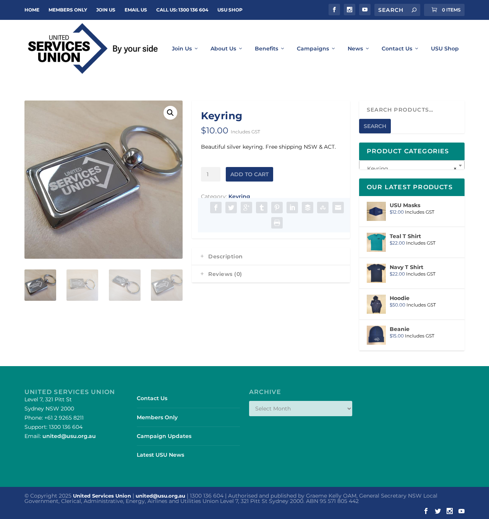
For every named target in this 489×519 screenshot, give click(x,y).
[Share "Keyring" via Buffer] (307, 207)
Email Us (136, 10)
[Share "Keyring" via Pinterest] (277, 207)
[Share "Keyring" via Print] (277, 223)
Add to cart (249, 174)
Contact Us (397, 48)
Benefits (266, 48)
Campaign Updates (164, 436)
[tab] (271, 256)
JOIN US (105, 10)
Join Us (182, 48)
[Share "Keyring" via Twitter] (231, 207)
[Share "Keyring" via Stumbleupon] (323, 207)
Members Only (68, 10)
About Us (223, 48)
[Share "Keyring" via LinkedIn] (292, 207)
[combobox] (412, 165)
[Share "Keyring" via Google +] (246, 207)
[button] (170, 113)
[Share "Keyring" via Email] (338, 207)
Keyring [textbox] (410, 168)
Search (375, 126)
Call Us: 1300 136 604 (182, 10)
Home (31, 10)
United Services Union (102, 496)
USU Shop (230, 10)
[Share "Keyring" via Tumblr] (261, 207)
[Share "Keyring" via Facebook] (216, 207)
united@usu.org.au (69, 436)
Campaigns (313, 48)
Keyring (239, 196)
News (355, 48)
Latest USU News (160, 454)
